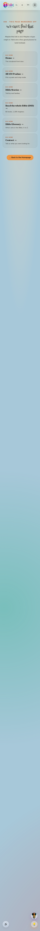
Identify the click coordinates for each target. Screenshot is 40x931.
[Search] (16, 5)
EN (28, 5)
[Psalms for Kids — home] (8, 5)
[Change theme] (22, 5)
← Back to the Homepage (20, 157)
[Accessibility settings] (6, 924)
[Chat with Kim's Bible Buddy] (34, 916)
